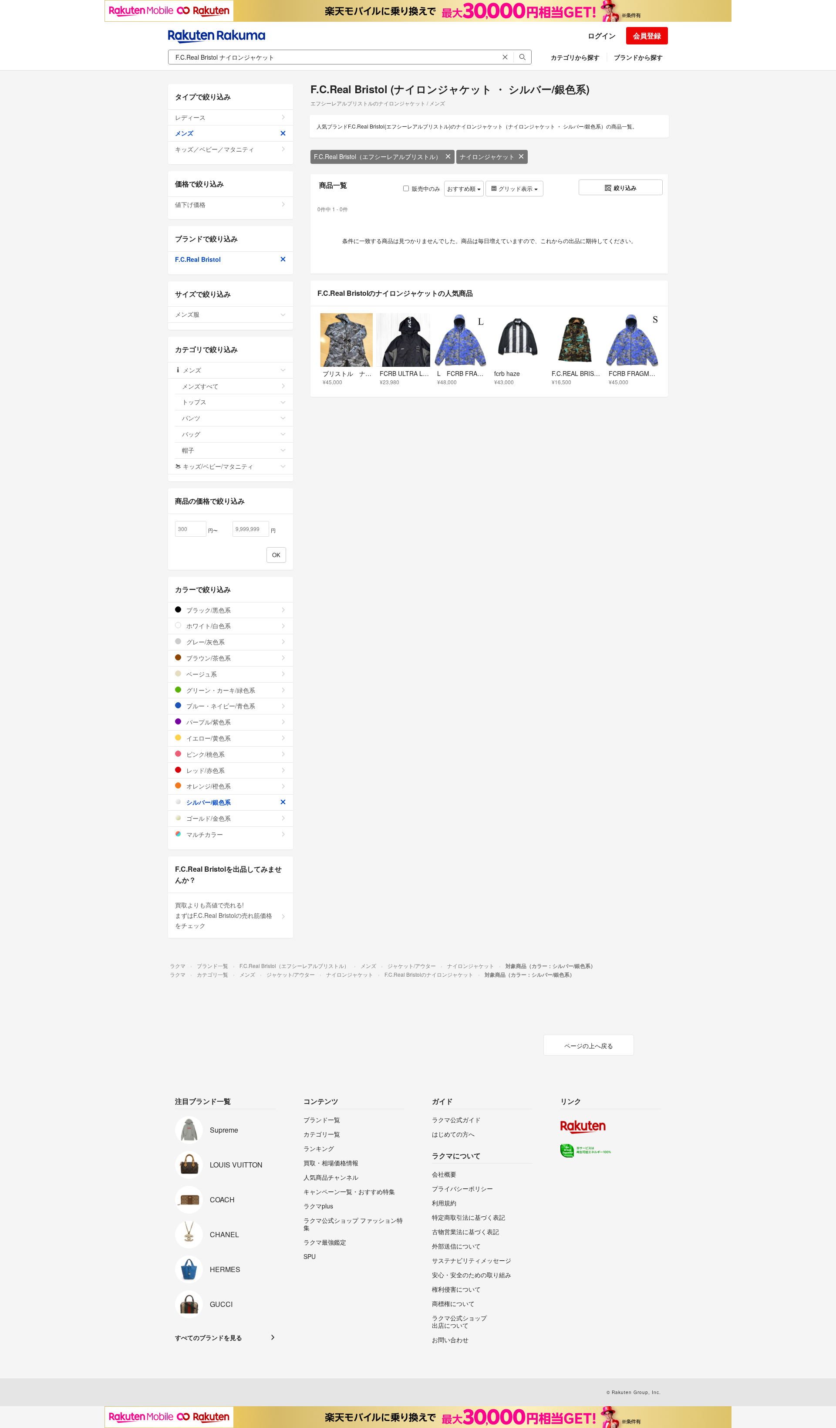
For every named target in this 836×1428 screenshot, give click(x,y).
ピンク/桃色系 (205, 754)
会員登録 (647, 35)
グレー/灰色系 (205, 641)
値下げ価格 (190, 204)
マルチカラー (204, 834)
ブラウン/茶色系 (208, 657)
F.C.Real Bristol (198, 259)
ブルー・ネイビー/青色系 (220, 705)
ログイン (602, 35)
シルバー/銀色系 (208, 802)
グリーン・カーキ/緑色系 (220, 690)
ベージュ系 (201, 674)
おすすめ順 (462, 188)
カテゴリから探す (575, 57)
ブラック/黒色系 (208, 610)
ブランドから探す (638, 57)
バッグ (191, 434)
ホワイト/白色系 (208, 625)
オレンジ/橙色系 (208, 786)
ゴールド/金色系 (208, 818)
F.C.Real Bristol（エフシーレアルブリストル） (378, 156)
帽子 (188, 450)
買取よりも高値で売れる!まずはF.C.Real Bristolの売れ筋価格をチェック (223, 915)
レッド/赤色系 (205, 770)
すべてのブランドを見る (208, 1337)
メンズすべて (200, 386)
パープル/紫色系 (208, 721)
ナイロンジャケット (487, 156)
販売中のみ (426, 188)
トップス (194, 401)
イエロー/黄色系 (208, 738)
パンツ (191, 417)
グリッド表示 (515, 188)
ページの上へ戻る (588, 1045)
